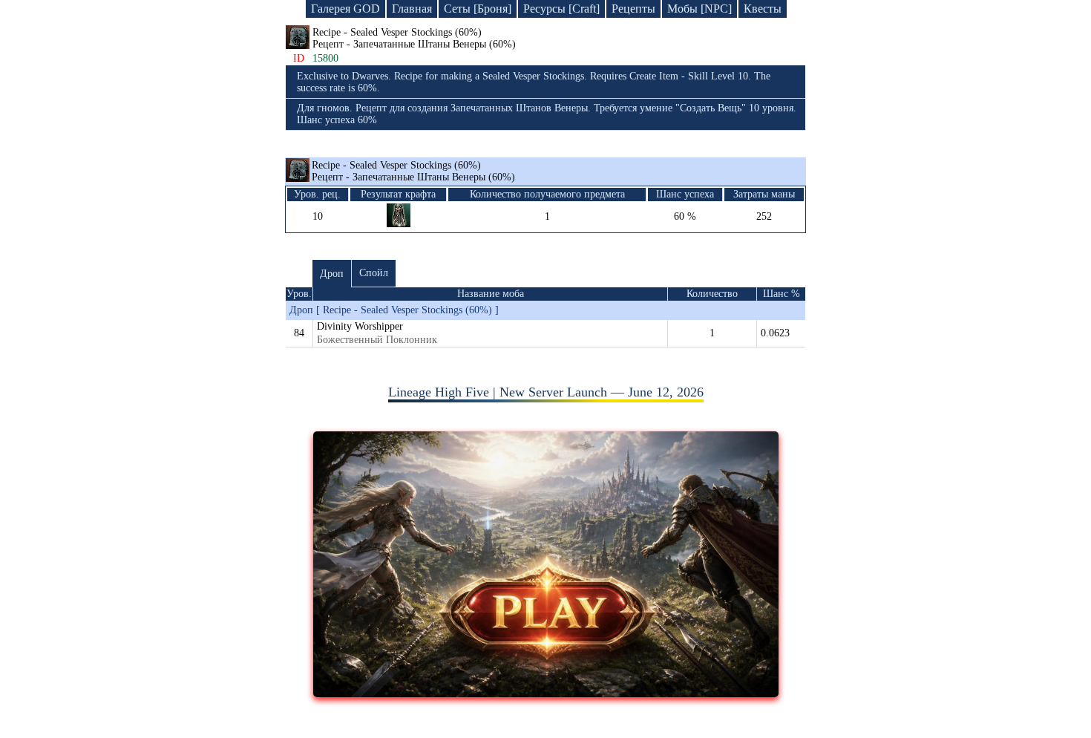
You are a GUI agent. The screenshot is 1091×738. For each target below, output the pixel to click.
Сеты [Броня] (477, 8)
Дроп (332, 273)
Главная (412, 8)
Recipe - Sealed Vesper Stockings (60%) (413, 171)
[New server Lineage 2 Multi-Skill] (546, 692)
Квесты (763, 8)
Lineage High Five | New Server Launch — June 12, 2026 (546, 392)
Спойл (373, 272)
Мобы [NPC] (699, 8)
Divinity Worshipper (360, 326)
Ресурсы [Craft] (561, 8)
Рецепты (633, 8)
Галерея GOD (345, 8)
